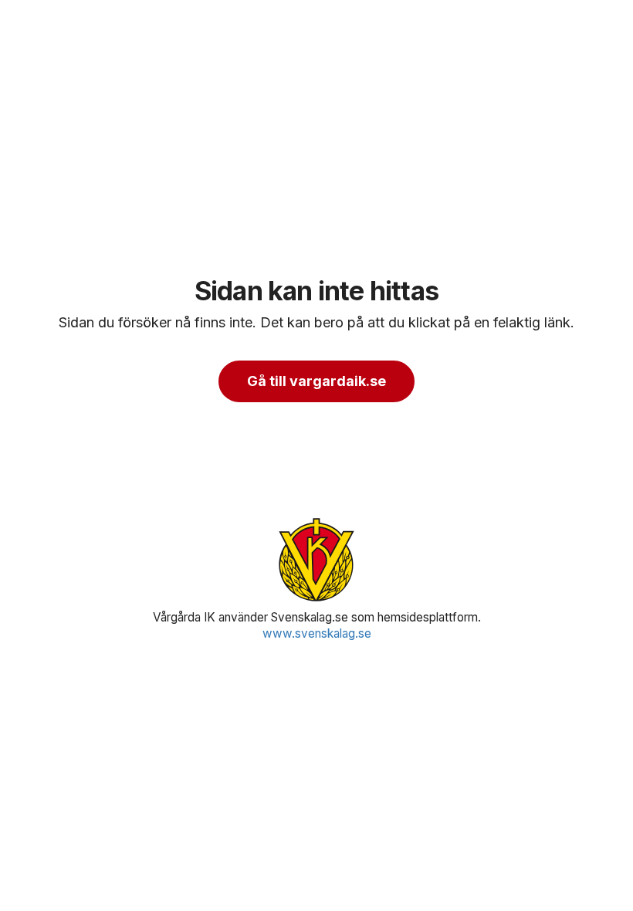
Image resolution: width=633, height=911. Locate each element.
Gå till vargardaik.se (316, 381)
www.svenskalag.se (316, 633)
